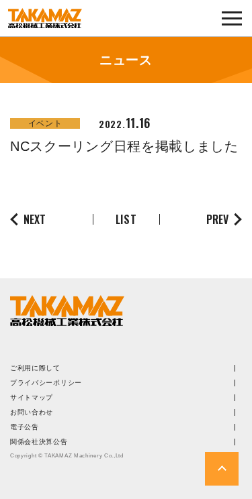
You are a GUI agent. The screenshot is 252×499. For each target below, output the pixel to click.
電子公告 (24, 427)
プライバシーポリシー (46, 383)
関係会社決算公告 (39, 442)
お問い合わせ (31, 412)
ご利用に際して (35, 368)
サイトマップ (31, 397)
